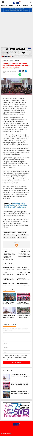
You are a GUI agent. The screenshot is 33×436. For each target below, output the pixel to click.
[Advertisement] (16, 29)
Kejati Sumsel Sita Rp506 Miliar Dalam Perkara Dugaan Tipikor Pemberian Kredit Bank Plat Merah (8, 278)
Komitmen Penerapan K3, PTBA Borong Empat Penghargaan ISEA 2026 (9, 302)
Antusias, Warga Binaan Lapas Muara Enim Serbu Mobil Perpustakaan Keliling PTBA (24, 254)
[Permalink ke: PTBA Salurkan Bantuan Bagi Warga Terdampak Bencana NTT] (23, 297)
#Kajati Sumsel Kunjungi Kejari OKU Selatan (16, 235)
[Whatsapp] (19, 74)
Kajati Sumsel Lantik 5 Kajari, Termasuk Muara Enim (23, 273)
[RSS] (16, 245)
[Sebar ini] (19, 71)
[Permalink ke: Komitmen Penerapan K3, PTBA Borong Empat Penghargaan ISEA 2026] (9, 297)
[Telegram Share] (26, 71)
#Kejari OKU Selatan (9, 237)
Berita (4, 74)
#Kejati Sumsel (22, 237)
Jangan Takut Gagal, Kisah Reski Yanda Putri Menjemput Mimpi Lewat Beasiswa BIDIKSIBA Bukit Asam (9, 316)
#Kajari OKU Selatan (9, 232)
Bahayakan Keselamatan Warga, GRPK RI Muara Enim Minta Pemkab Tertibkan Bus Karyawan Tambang (9, 254)
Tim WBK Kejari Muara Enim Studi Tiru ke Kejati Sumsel (9, 284)
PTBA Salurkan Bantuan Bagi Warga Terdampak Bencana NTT (23, 302)
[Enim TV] (17, 2)
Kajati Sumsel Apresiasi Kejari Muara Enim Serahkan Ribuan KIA (23, 278)
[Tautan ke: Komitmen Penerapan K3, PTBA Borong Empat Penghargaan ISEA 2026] (6, 394)
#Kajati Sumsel (22, 232)
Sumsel (7, 74)
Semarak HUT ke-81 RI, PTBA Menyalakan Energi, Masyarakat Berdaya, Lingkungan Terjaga (23, 316)
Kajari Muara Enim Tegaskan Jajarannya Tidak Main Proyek (23, 284)
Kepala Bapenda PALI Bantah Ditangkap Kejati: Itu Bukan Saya (9, 268)
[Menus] (2, 2)
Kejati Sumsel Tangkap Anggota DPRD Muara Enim (8, 273)
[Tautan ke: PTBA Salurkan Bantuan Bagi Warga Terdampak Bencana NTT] (6, 385)
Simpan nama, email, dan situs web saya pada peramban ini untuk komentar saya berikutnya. (15, 357)
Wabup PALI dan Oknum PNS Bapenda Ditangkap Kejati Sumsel (23, 268)
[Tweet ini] (23, 71)
